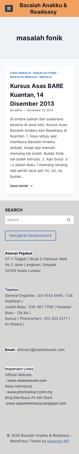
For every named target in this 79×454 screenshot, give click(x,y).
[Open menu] (9, 8)
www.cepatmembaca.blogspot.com (36, 403)
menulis (46, 77)
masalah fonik (44, 73)
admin (18, 110)
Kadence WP (58, 441)
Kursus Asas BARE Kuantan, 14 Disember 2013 (36, 94)
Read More (21, 186)
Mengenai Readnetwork (30, 235)
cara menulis (20, 73)
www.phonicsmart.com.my (29, 392)
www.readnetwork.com (27, 380)
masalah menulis (23, 77)
